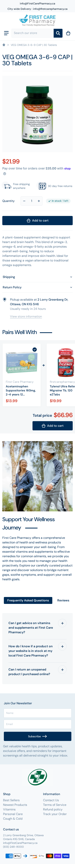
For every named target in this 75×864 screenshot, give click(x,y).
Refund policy (52, 809)
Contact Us (51, 800)
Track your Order (55, 814)
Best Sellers (11, 800)
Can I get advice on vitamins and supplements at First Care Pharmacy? (30, 627)
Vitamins (9, 809)
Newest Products (15, 805)
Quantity (8, 201)
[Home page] (3, 44)
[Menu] (6, 33)
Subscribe (34, 736)
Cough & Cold (12, 819)
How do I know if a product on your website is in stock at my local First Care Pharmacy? (30, 650)
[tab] (28, 600)
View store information (26, 316)
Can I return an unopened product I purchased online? (29, 671)
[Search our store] (58, 33)
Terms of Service (54, 805)
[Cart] (68, 33)
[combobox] (33, 33)
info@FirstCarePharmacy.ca (37, 3)
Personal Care (13, 814)
